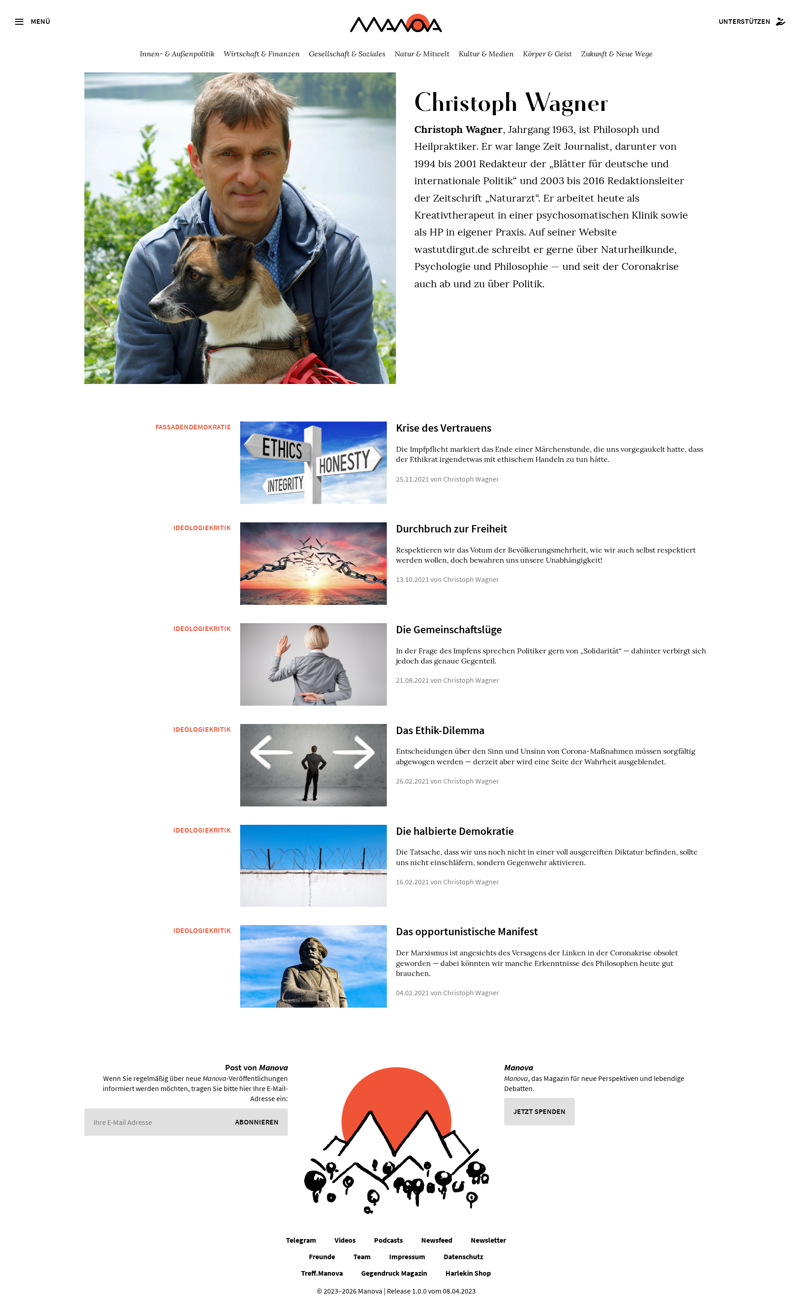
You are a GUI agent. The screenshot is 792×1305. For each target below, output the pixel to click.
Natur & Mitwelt (422, 53)
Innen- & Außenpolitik (177, 53)
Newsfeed (436, 1240)
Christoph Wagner (471, 478)
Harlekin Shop (468, 1273)
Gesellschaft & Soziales (347, 53)
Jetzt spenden (539, 1111)
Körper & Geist (547, 53)
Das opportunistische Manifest (467, 931)
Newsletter (488, 1240)
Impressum (407, 1256)
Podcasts (388, 1240)
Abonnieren (257, 1121)
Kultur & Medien (486, 53)
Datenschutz (463, 1256)
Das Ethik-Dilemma (440, 730)
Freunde (322, 1256)
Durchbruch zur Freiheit (451, 528)
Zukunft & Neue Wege (617, 53)
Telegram (301, 1240)
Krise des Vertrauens (443, 428)
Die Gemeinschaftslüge (449, 629)
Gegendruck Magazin (394, 1273)
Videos (345, 1240)
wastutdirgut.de (451, 249)
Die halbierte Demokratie (455, 831)
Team (362, 1256)
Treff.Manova (322, 1273)
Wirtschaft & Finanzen (262, 53)
